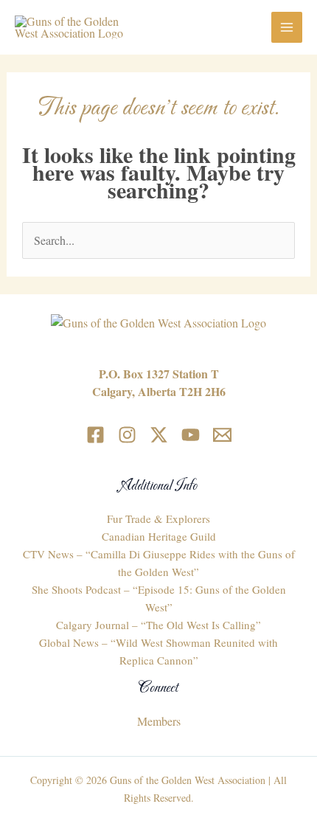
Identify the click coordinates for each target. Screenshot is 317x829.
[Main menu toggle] (286, 27)
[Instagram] (127, 434)
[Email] (222, 434)
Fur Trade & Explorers (158, 518)
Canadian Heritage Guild (159, 536)
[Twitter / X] (159, 434)
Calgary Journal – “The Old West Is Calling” (158, 624)
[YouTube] (190, 434)
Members (159, 721)
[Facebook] (95, 434)
